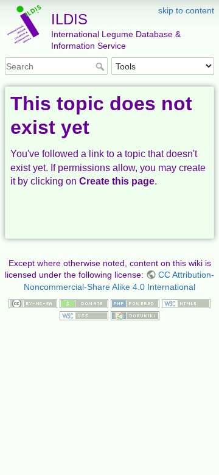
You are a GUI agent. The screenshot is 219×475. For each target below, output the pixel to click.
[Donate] (84, 303)
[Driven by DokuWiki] (135, 315)
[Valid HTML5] (186, 303)
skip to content (186, 10)
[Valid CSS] (84, 315)
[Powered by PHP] (135, 303)
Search (101, 66)
